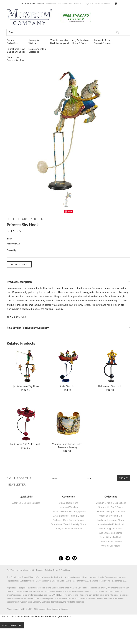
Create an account (102, 3)
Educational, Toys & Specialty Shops (16, 50)
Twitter (67, 558)
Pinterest (74, 558)
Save (70, 211)
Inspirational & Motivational (111, 524)
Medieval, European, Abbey (110, 520)
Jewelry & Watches (34, 42)
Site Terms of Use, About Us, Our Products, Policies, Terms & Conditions (38, 570)
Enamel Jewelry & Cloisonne (111, 511)
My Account (51, 3)
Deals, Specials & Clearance (37, 50)
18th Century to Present (110, 541)
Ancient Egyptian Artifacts (111, 528)
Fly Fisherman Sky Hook (25, 386)
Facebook (61, 558)
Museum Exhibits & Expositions (111, 503)
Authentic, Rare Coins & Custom (102, 42)
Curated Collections (12, 42)
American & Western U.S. (111, 516)
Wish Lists (78, 3)
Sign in (88, 3)
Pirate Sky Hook (68, 386)
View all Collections (110, 546)
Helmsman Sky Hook (110, 386)
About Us (76, 588)
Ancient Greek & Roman (111, 533)
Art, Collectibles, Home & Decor (80, 42)
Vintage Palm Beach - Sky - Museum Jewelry (67, 446)
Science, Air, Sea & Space (110, 507)
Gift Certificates (65, 3)
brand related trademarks (101, 598)
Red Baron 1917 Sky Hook (25, 444)
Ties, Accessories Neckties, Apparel (59, 42)
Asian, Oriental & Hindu (111, 537)
